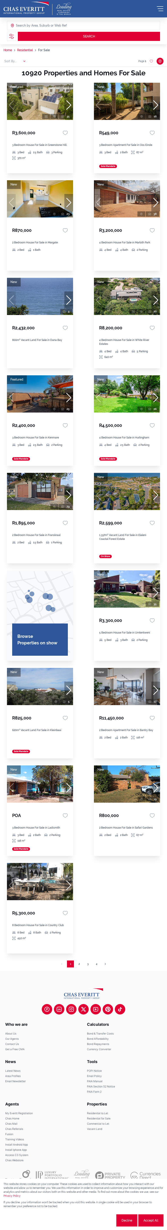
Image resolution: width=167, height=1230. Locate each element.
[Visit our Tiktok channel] (120, 1009)
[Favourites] (65, 132)
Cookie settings (99, 1220)
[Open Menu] (160, 8)
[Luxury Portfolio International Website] (52, 1176)
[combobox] (32, 25)
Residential (25, 50)
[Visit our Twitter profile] (83, 1009)
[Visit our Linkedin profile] (59, 1009)
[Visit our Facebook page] (47, 1009)
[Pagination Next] (105, 963)
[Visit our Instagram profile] (71, 1009)
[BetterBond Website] (18, 1176)
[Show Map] (160, 61)
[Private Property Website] (110, 1175)
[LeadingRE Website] (82, 1176)
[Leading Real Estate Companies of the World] (64, 9)
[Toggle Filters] (11, 36)
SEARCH (89, 36)
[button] (68, 105)
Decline (127, 1220)
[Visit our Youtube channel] (95, 1009)
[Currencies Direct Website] (145, 1176)
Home (7, 50)
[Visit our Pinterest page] (108, 1009)
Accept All (151, 1220)
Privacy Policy (11, 1195)
